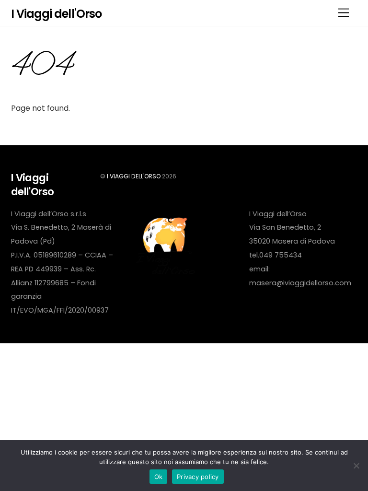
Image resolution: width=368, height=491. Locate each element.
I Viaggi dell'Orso (134, 176)
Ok (158, 476)
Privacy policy (198, 476)
